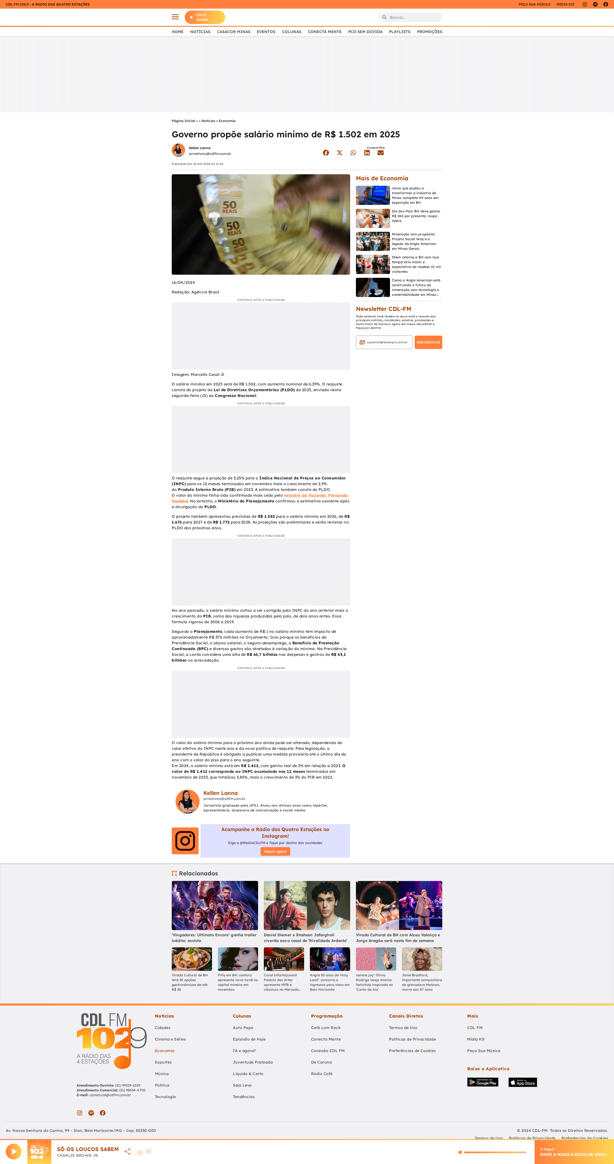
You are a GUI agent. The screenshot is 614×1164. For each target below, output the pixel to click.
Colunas (291, 31)
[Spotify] (595, 4)
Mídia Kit (565, 4)
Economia (227, 121)
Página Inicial (183, 121)
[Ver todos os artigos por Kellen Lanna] (178, 150)
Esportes (163, 1062)
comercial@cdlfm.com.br (110, 1095)
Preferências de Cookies (412, 1050)
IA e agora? (244, 1050)
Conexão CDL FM (328, 1050)
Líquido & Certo (248, 1073)
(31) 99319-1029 (127, 1085)
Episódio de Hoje (249, 1039)
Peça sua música (535, 4)
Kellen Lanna (200, 148)
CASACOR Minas (233, 31)
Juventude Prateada (253, 1062)
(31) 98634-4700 (132, 1090)
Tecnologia (165, 1096)
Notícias (200, 31)
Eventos (266, 31)
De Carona (321, 1062)
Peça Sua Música (484, 1050)
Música (162, 1073)
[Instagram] (584, 4)
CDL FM (475, 1027)
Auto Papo (243, 1027)
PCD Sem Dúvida (365, 31)
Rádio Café (322, 1073)
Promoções (429, 31)
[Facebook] (605, 4)
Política (162, 1085)
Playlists (399, 31)
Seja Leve (242, 1085)
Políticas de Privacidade (412, 1039)
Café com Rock (326, 1027)
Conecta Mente (325, 31)
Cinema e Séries (170, 1039)
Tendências (244, 1096)
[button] (325, 153)
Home (177, 31)
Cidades (163, 1027)
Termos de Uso (403, 1027)
